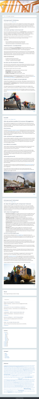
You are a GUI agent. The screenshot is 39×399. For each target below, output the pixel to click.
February (6, 339)
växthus (13, 392)
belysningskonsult (6, 367)
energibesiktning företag (24, 373)
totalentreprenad (9, 390)
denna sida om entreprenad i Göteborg (13, 90)
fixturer (19, 374)
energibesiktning (19, 373)
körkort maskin (10, 381)
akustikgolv (5, 365)
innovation (30, 379)
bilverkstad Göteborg (24, 367)
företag (29, 374)
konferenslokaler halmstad (31, 380)
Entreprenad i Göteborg (11, 20)
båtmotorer (33, 365)
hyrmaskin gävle (16, 379)
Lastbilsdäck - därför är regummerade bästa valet (14, 312)
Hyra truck (9, 379)
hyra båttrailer (28, 377)
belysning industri (32, 366)
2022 (5, 344)
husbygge (11, 377)
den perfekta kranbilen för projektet (14, 130)
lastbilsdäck (27, 381)
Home (33, 9)
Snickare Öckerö (25, 387)
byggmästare (25, 369)
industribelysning (26, 379)
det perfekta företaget (29, 164)
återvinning (16, 365)
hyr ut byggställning (22, 377)
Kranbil (6, 117)
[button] (36, 10)
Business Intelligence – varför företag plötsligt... (14, 317)
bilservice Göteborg (16, 367)
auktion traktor (28, 365)
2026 (5, 332)
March (6, 338)
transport (21, 391)
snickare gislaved (9, 387)
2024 (5, 342)
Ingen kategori (7, 357)
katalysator (5, 380)
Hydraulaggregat (18, 377)
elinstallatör (15, 373)
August (6, 333)
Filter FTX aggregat (16, 374)
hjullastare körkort (6, 377)
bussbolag (33, 367)
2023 (5, 343)
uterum (6, 392)
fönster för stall (26, 374)
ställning (31, 387)
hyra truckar (12, 379)
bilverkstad (20, 367)
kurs (16, 381)
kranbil (13, 381)
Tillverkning (7, 356)
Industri (6, 355)
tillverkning (27, 389)
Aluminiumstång (9, 365)
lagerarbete (20, 381)
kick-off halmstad (21, 380)
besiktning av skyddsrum (11, 367)
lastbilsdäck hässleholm (31, 381)
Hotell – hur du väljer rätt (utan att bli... (12, 322)
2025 (5, 341)
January (6, 340)
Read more (6, 305)
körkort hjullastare (6, 381)
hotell (9, 377)
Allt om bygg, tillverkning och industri (18, 3)
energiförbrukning (29, 373)
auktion (25, 365)
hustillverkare (14, 377)
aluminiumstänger (13, 365)
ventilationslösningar (20, 392)
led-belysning (16, 382)
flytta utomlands (22, 374)
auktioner (31, 365)
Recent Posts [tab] (7, 299)
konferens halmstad (25, 380)
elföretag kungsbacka (6, 373)
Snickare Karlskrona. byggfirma (19, 387)
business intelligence (29, 367)
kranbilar (15, 381)
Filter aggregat (12, 374)
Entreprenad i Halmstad (11, 200)
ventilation (16, 392)
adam (15, 21)
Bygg (13, 21)
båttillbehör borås (7, 366)
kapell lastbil (33, 379)
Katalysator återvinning (11, 380)
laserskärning (24, 381)
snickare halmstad (13, 387)
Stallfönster (28, 387)
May (5, 336)
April (5, 337)
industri (20, 379)
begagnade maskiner (27, 366)
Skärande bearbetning (19, 386)
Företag (6, 354)
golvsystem (15, 375)
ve (14, 392)
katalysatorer (16, 380)
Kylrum (18, 381)
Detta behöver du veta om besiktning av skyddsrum (14, 307)
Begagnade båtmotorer (20, 366)
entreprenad (7, 374)
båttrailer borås (13, 366)
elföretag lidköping (11, 373)
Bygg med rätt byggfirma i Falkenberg (12, 302)
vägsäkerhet (9, 392)
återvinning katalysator (21, 365)
